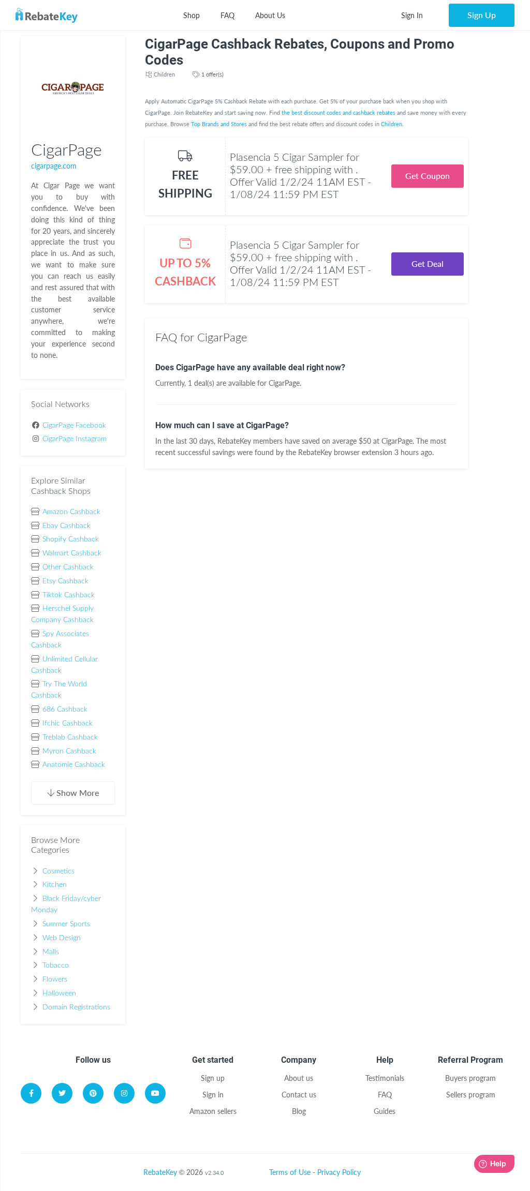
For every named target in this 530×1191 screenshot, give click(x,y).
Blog (299, 1111)
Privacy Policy (339, 1172)
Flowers (54, 979)
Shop (191, 15)
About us (298, 1078)
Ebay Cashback (66, 526)
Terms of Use (290, 1172)
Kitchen (54, 884)
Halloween (59, 993)
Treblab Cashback (70, 737)
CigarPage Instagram (74, 439)
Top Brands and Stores (219, 123)
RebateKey (160, 1172)
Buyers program (470, 1078)
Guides (384, 1111)
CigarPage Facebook (74, 425)
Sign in (213, 1094)
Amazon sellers (213, 1111)
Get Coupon (427, 175)
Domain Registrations (76, 1007)
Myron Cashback (69, 751)
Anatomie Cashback (73, 764)
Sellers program (470, 1094)
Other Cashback (68, 567)
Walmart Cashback (71, 553)
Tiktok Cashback (68, 595)
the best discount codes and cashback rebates (338, 112)
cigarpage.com (54, 165)
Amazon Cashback (71, 512)
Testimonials (384, 1078)
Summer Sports (66, 924)
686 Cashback (64, 709)
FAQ (227, 15)
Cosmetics (58, 871)
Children (164, 74)
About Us (270, 15)
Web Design (61, 938)
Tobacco (55, 965)
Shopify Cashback (70, 539)
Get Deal (427, 263)
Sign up (213, 1078)
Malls (50, 952)
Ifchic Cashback (67, 723)
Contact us (299, 1094)
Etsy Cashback (65, 581)
